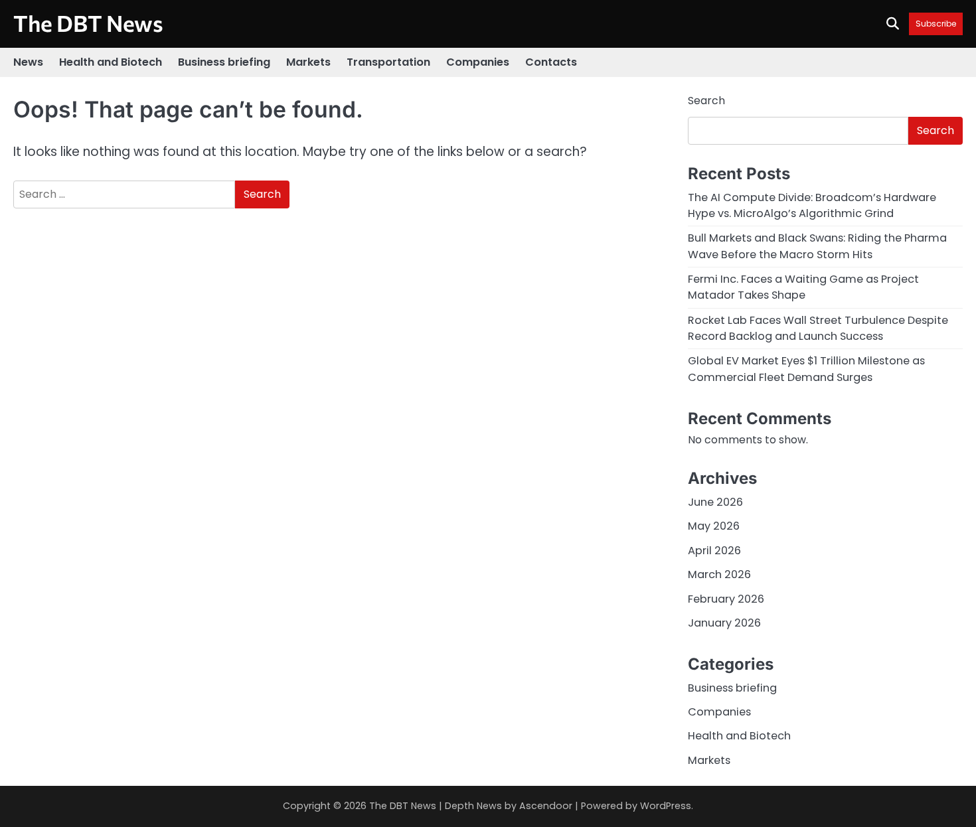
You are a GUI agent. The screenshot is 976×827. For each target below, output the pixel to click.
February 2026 (726, 599)
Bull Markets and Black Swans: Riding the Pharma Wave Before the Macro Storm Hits (817, 246)
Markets (308, 62)
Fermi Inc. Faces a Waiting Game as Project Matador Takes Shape (803, 287)
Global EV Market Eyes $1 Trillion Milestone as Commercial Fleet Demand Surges (806, 368)
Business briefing (224, 62)
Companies (477, 62)
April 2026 (714, 550)
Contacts (551, 62)
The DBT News (88, 23)
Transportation (388, 62)
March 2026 (719, 574)
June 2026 (715, 502)
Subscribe (936, 23)
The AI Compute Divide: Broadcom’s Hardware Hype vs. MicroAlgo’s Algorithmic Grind (812, 205)
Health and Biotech (110, 62)
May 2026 (714, 526)
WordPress (665, 805)
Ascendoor (545, 805)
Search (706, 100)
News (28, 62)
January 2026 (724, 623)
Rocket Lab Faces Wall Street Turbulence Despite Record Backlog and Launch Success (818, 328)
